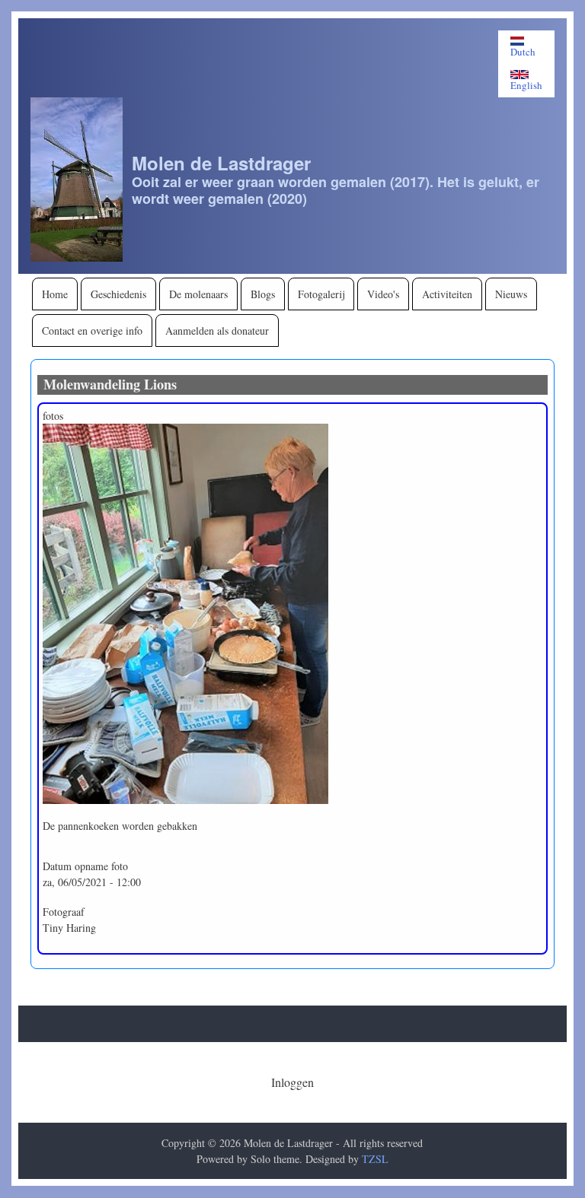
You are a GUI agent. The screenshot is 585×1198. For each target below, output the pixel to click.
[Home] (76, 179)
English (526, 84)
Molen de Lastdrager (221, 162)
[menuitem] (55, 294)
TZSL (375, 1159)
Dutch (522, 51)
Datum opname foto (85, 866)
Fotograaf (64, 911)
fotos (53, 415)
